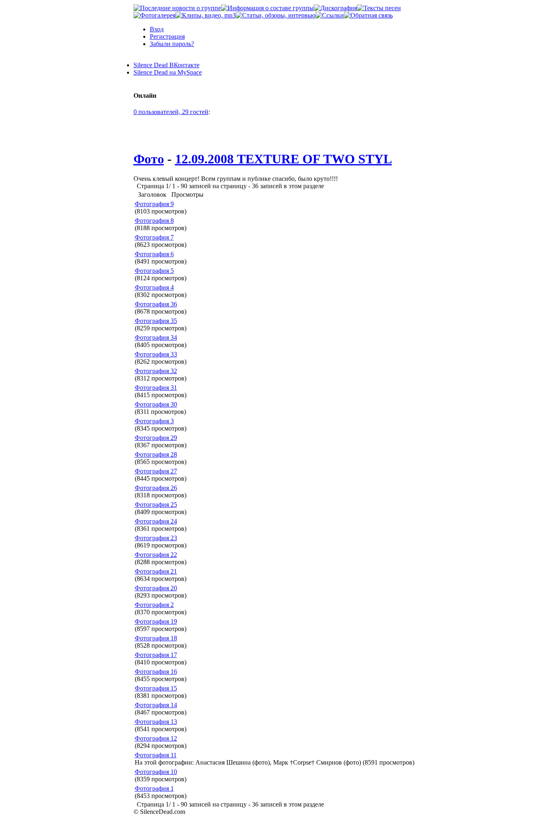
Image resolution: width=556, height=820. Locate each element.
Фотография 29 (156, 437)
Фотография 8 (154, 220)
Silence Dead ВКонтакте (166, 65)
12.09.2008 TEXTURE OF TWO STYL (283, 159)
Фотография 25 (156, 504)
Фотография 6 (154, 254)
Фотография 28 (156, 454)
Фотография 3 (154, 421)
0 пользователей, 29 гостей (171, 111)
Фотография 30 (156, 404)
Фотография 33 (156, 354)
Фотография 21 (156, 571)
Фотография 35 (156, 320)
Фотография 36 (156, 304)
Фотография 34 (156, 337)
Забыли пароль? (172, 43)
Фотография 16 (156, 671)
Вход (157, 29)
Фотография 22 (156, 554)
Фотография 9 (154, 203)
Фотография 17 (156, 654)
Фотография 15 (156, 688)
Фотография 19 (156, 621)
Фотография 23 (156, 537)
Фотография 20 (156, 588)
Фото (149, 159)
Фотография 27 (156, 471)
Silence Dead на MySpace (168, 72)
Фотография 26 (156, 487)
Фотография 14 (156, 704)
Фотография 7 (154, 237)
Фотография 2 (154, 604)
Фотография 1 (154, 788)
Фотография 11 (156, 755)
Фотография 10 (156, 771)
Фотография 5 (154, 270)
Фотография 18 (156, 638)
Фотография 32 (156, 370)
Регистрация (167, 36)
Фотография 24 (156, 521)
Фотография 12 (156, 738)
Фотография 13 (156, 721)
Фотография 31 (156, 387)
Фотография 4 (154, 287)
